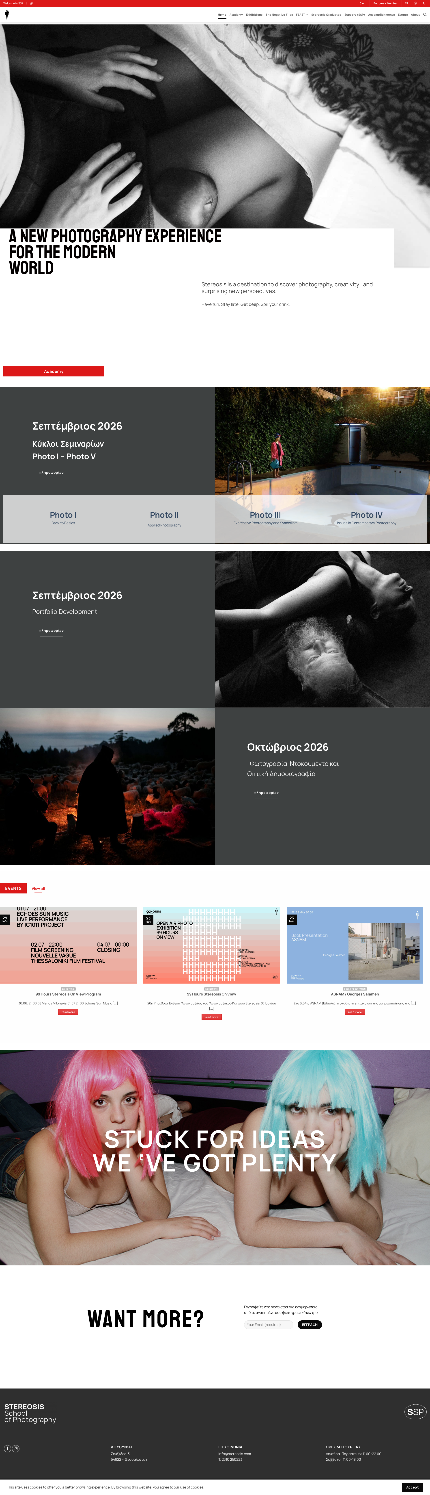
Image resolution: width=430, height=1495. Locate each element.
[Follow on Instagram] (31, 3)
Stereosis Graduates (326, 15)
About (415, 15)
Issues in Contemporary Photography (366, 522)
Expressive (242, 522)
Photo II (164, 514)
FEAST (300, 15)
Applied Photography (164, 525)
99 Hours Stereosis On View (211, 994)
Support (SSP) (354, 15)
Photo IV (367, 514)
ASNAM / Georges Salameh (355, 994)
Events (403, 15)
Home (222, 15)
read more (68, 1012)
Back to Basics (63, 522)
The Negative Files (279, 15)
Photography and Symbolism (274, 522)
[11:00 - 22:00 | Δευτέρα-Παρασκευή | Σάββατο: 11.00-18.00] (416, 3)
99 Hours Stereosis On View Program (68, 994)
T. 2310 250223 (230, 1459)
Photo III (265, 514)
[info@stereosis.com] (407, 3)
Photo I (63, 514)
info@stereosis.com (234, 1453)
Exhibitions (254, 15)
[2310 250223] (425, 3)
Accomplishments (381, 15)
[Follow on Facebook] (27, 3)
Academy (236, 15)
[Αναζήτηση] (425, 14)
